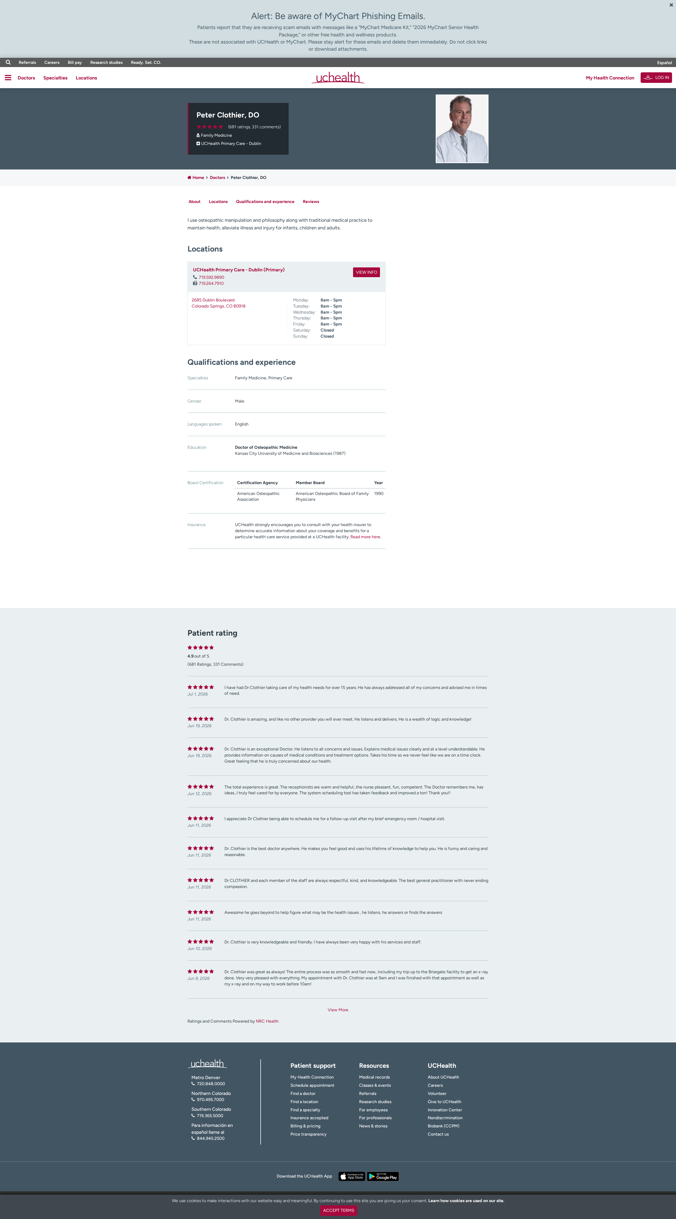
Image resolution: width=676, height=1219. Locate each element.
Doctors (26, 78)
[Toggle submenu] (8, 77)
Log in (662, 77)
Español (664, 62)
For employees (373, 1109)
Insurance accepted (309, 1117)
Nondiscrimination (445, 1117)
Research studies (106, 62)
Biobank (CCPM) (443, 1125)
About (194, 201)
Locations (86, 78)
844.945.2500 (210, 1138)
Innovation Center (445, 1109)
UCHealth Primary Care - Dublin (231, 143)
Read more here (365, 536)
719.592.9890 (211, 277)
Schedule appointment (312, 1085)
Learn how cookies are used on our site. (466, 1200)
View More (338, 1009)
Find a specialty (305, 1109)
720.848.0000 (211, 1083)
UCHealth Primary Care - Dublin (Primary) (239, 270)
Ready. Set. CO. (146, 62)
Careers (51, 62)
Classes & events (375, 1085)
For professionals (375, 1117)
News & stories (373, 1125)
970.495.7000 (210, 1099)
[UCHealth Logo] (207, 1063)
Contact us (438, 1134)
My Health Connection (610, 78)
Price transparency (308, 1134)
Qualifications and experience (265, 201)
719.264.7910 (211, 283)
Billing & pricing (305, 1125)
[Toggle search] (8, 62)
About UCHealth (443, 1077)
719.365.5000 (210, 1115)
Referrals (27, 62)
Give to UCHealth (444, 1101)
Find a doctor (303, 1093)
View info (366, 272)
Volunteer (437, 1093)
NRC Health (267, 1021)
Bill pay (75, 62)
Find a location (304, 1101)
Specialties (55, 78)
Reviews (311, 201)
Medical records (374, 1077)
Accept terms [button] (338, 1210)
